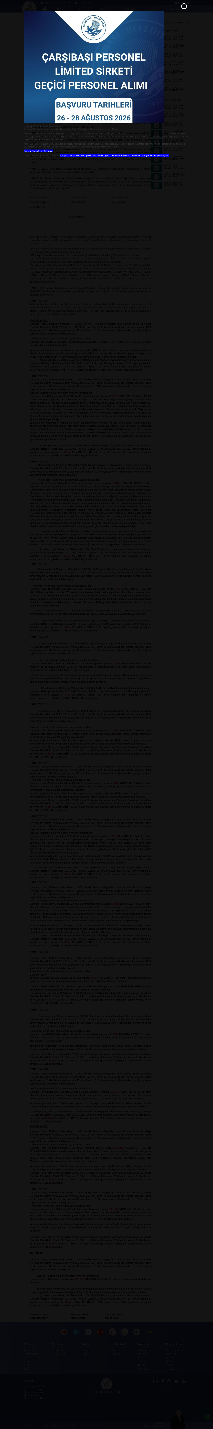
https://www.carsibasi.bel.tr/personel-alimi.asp (148, 133)
